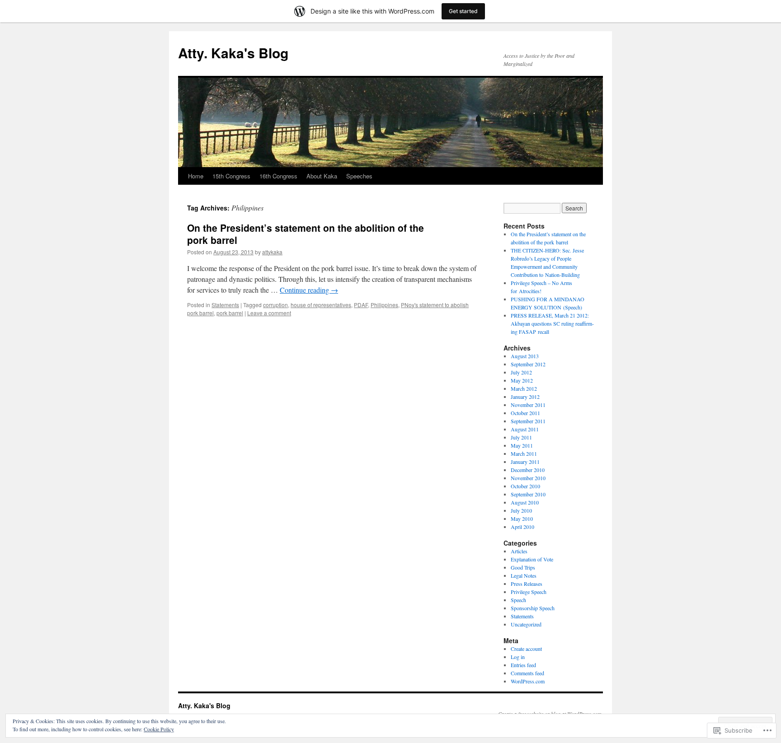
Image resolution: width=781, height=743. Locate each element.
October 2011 (525, 412)
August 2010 (525, 502)
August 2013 (525, 356)
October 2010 (525, 486)
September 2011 (528, 421)
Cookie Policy (159, 729)
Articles (519, 551)
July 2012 (521, 372)
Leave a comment (269, 313)
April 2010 (522, 526)
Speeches (359, 176)
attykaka (272, 252)
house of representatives (321, 304)
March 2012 (524, 388)
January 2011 (525, 461)
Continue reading (309, 289)
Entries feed (523, 664)
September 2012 (528, 364)
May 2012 (522, 380)
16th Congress (278, 176)
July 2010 (521, 510)
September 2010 (528, 494)
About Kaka (321, 176)
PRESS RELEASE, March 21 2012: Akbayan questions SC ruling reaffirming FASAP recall (552, 323)
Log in (518, 656)
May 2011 (522, 445)
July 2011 (521, 437)
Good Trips (523, 567)
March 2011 (524, 453)
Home (195, 176)
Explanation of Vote (532, 559)
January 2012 (525, 396)
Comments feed (527, 673)
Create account (526, 648)
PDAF (361, 304)
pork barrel (229, 313)
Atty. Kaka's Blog (233, 52)
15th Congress (231, 176)
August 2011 (525, 429)
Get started (463, 11)
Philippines (384, 304)
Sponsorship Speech (533, 608)
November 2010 (528, 477)
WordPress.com (528, 681)
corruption (275, 304)
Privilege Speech (528, 591)
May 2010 (522, 518)
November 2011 (528, 404)
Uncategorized (526, 624)
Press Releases (526, 583)
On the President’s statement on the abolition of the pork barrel (305, 234)
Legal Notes (523, 575)
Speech (518, 599)
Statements (225, 304)
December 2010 (528, 469)
